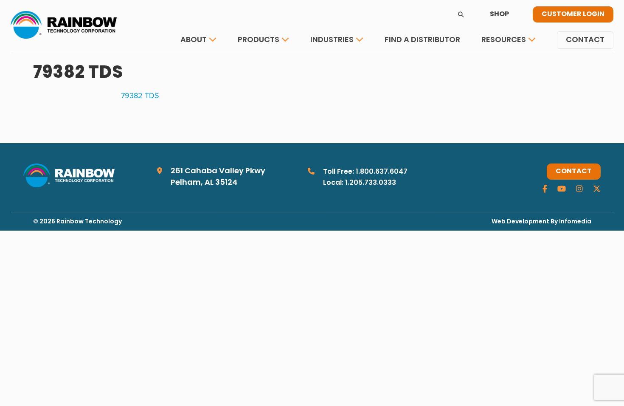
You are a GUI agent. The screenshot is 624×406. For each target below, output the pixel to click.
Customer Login (573, 14)
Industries (332, 40)
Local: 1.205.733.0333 (359, 183)
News (498, 66)
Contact (585, 40)
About (193, 40)
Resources (503, 40)
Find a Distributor (422, 40)
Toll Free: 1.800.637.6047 (365, 172)
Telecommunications (356, 66)
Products (258, 40)
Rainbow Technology (89, 222)
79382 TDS (140, 95)
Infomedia (575, 222)
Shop (499, 14)
